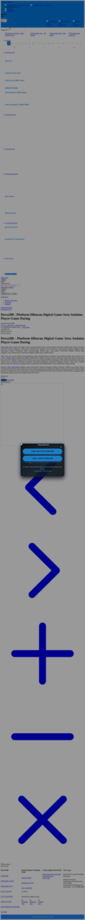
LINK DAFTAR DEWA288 (42, 451)
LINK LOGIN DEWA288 (42, 458)
